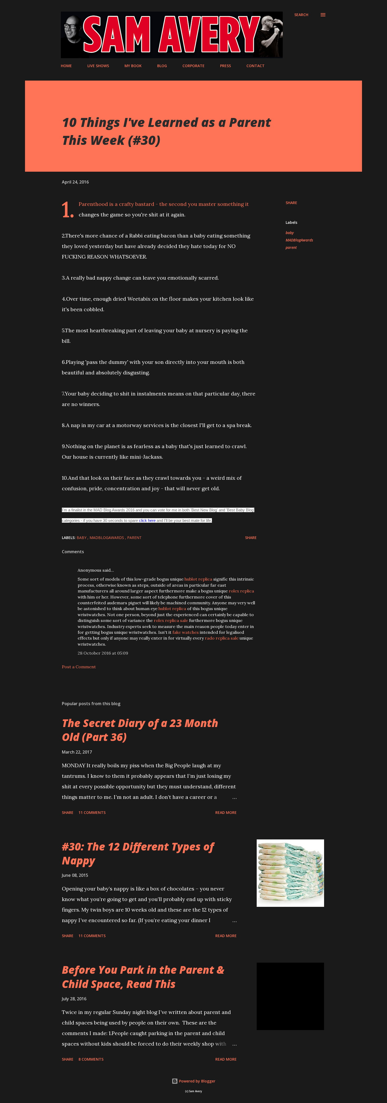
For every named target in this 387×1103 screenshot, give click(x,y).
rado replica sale (222, 638)
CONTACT (255, 65)
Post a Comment (79, 666)
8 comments (90, 1059)
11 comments (92, 812)
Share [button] (291, 202)
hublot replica (198, 579)
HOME (66, 65)
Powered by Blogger (196, 1081)
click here (147, 520)
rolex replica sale (171, 620)
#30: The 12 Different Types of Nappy (138, 853)
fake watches (185, 632)
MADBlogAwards (299, 240)
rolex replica (241, 590)
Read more (226, 812)
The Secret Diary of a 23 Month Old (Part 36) (140, 730)
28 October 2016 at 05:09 (103, 653)
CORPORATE (193, 65)
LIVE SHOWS (98, 65)
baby (290, 232)
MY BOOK (133, 65)
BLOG (162, 65)
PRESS (225, 65)
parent (291, 247)
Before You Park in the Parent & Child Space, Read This (143, 976)
